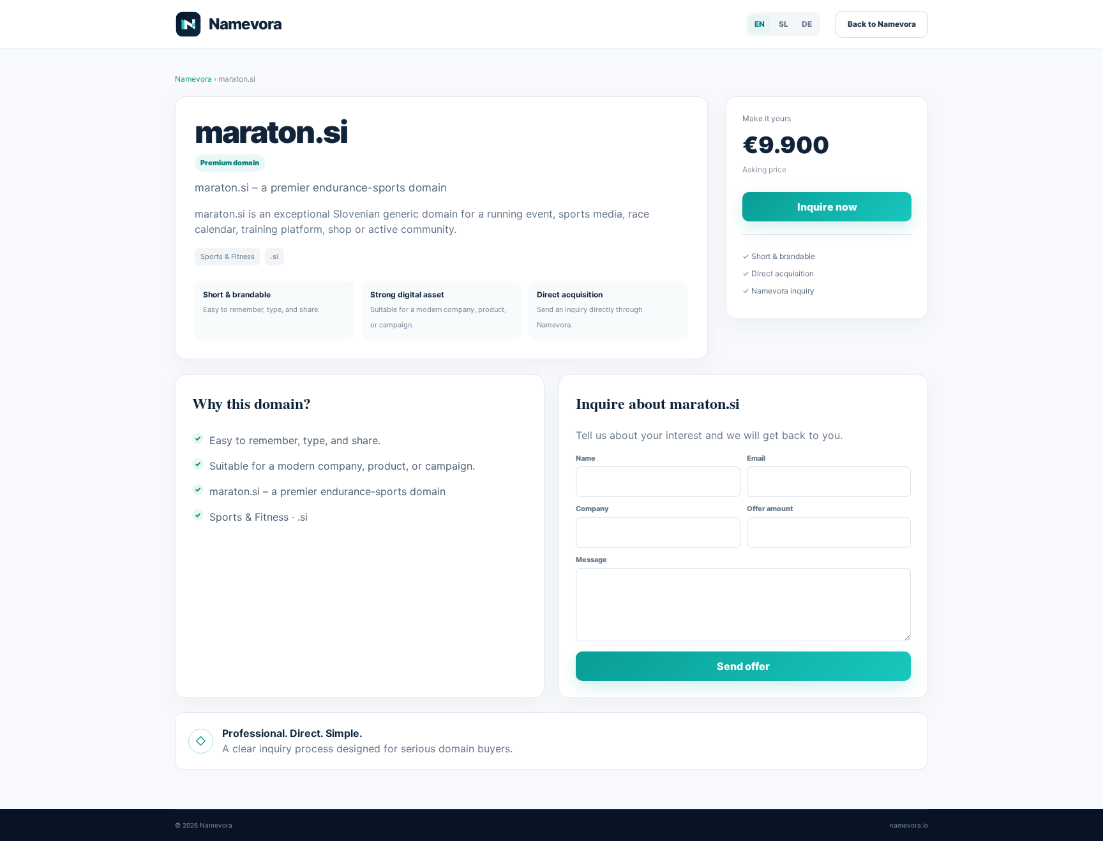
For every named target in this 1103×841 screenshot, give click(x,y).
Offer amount (770, 508)
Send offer (743, 666)
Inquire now (827, 206)
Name (586, 458)
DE (807, 24)
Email (756, 458)
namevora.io (909, 825)
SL (783, 24)
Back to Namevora (882, 24)
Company (592, 508)
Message (591, 559)
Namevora (194, 79)
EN (759, 24)
